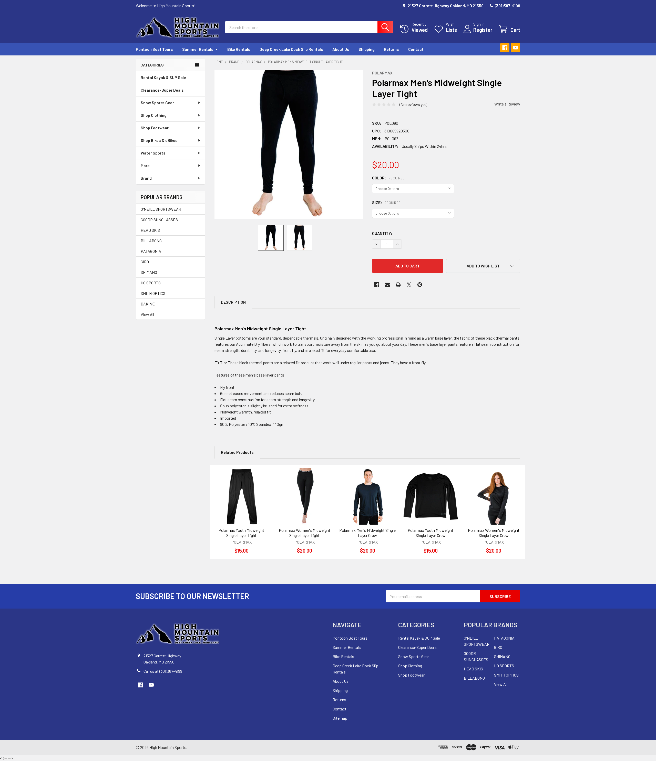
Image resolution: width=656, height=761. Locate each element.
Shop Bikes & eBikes (159, 140)
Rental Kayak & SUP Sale (163, 77)
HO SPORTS (151, 282)
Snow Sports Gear (157, 102)
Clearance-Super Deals (162, 90)
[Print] (398, 284)
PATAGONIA (151, 251)
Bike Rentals (238, 49)
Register (482, 30)
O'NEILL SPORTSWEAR (161, 209)
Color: (388, 177)
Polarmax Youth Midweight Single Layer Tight (241, 533)
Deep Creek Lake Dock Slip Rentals (291, 49)
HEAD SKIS (150, 230)
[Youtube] (515, 47)
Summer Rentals (197, 49)
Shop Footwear (155, 127)
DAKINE (148, 303)
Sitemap (340, 718)
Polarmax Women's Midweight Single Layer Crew (493, 533)
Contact (416, 49)
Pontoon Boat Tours (154, 49)
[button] (483, 266)
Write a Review (507, 103)
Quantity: (382, 233)
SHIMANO (149, 272)
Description (233, 302)
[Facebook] (504, 47)
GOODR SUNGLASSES (159, 219)
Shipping (366, 49)
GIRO (145, 261)
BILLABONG (151, 240)
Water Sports (153, 152)
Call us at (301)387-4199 (163, 671)
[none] (288, 144)
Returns (391, 49)
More (145, 165)
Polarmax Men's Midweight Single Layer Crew (367, 533)
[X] (409, 284)
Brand (146, 178)
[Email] (387, 284)
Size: (386, 202)
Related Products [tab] (237, 452)
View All (147, 314)
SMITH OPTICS (153, 293)
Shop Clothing (154, 115)
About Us (340, 49)
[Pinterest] (419, 284)
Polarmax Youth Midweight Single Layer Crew (430, 533)
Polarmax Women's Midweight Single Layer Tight (304, 533)
